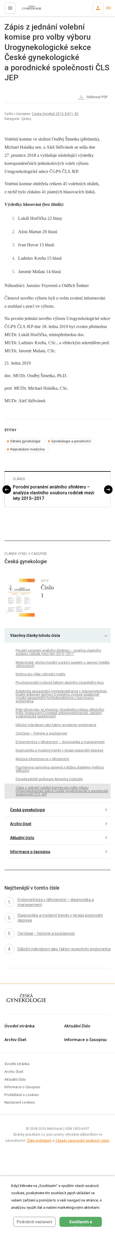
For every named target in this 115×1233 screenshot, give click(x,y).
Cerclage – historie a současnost (41, 733)
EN (108, 8)
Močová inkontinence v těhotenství (42, 759)
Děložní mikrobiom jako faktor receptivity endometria (56, 725)
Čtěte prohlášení (39, 1141)
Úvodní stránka (19, 1026)
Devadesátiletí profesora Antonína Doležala (49, 779)
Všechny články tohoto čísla (35, 635)
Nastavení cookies (19, 1102)
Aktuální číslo (22, 837)
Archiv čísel (20, 824)
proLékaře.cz (28, 10)
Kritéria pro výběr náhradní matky (41, 674)
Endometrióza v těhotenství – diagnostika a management (60, 742)
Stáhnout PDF (97, 97)
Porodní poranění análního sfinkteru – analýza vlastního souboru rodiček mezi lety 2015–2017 (53, 492)
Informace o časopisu (30, 851)
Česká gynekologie (27, 810)
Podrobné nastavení (34, 1222)
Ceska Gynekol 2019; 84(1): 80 (55, 114)
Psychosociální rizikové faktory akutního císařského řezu (60, 683)
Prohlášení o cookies (21, 1095)
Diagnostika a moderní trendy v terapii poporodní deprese (59, 750)
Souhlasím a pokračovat (80, 1223)
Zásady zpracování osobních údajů (82, 1141)
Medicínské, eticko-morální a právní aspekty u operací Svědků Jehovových (63, 664)
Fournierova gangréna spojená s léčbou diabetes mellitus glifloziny (60, 769)
